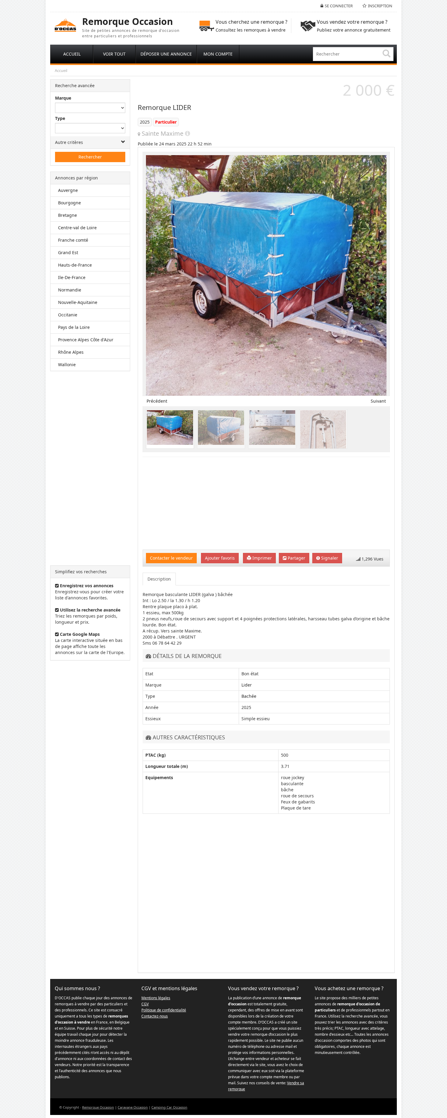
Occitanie (67, 315)
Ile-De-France (71, 277)
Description (159, 579)
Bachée (248, 696)
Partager (295, 558)
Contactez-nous (154, 1016)
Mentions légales (155, 997)
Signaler (329, 558)
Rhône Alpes (71, 352)
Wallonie (67, 364)
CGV (145, 1004)
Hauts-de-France (75, 265)
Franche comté (73, 240)
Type (60, 118)
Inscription (380, 6)
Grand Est (68, 252)
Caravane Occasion (133, 1107)
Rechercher (90, 157)
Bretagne (67, 215)
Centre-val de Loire (77, 227)
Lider (246, 685)
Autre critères (69, 142)
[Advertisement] (90, 468)
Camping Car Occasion (169, 1107)
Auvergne (68, 190)
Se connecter (339, 6)
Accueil (61, 70)
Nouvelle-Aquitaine (77, 302)
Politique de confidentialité (163, 1010)
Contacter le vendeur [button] (171, 558)
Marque (63, 98)
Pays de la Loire (74, 327)
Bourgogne (69, 203)
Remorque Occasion (98, 1107)
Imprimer (261, 558)
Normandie (69, 290)
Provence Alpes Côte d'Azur (85, 340)
